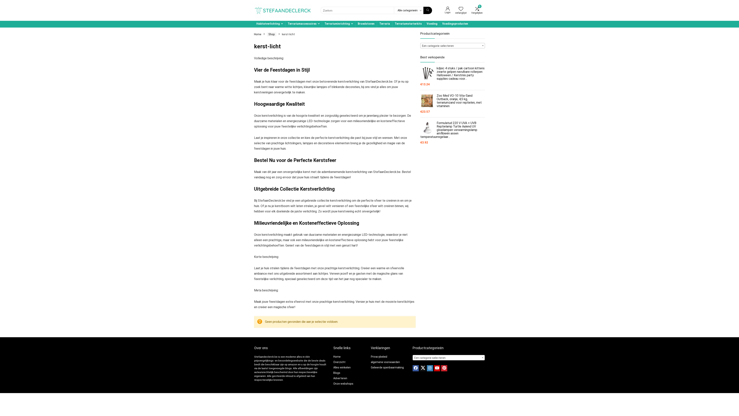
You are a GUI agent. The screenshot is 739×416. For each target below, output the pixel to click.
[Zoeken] (427, 10)
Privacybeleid (379, 356)
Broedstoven (366, 23)
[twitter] (423, 368)
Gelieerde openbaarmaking (387, 367)
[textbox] (452, 46)
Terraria (384, 23)
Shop (271, 34)
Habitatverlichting (268, 23)
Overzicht (339, 362)
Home (257, 34)
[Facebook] (416, 368)
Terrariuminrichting (337, 23)
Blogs (336, 372)
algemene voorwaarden (385, 362)
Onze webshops (343, 383)
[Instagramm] (430, 368)
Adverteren (340, 378)
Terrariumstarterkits (408, 23)
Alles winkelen (342, 367)
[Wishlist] (461, 9)
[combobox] (452, 45)
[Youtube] (437, 368)
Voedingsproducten (455, 23)
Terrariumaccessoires (302, 23)
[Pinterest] (444, 368)
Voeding (432, 23)
